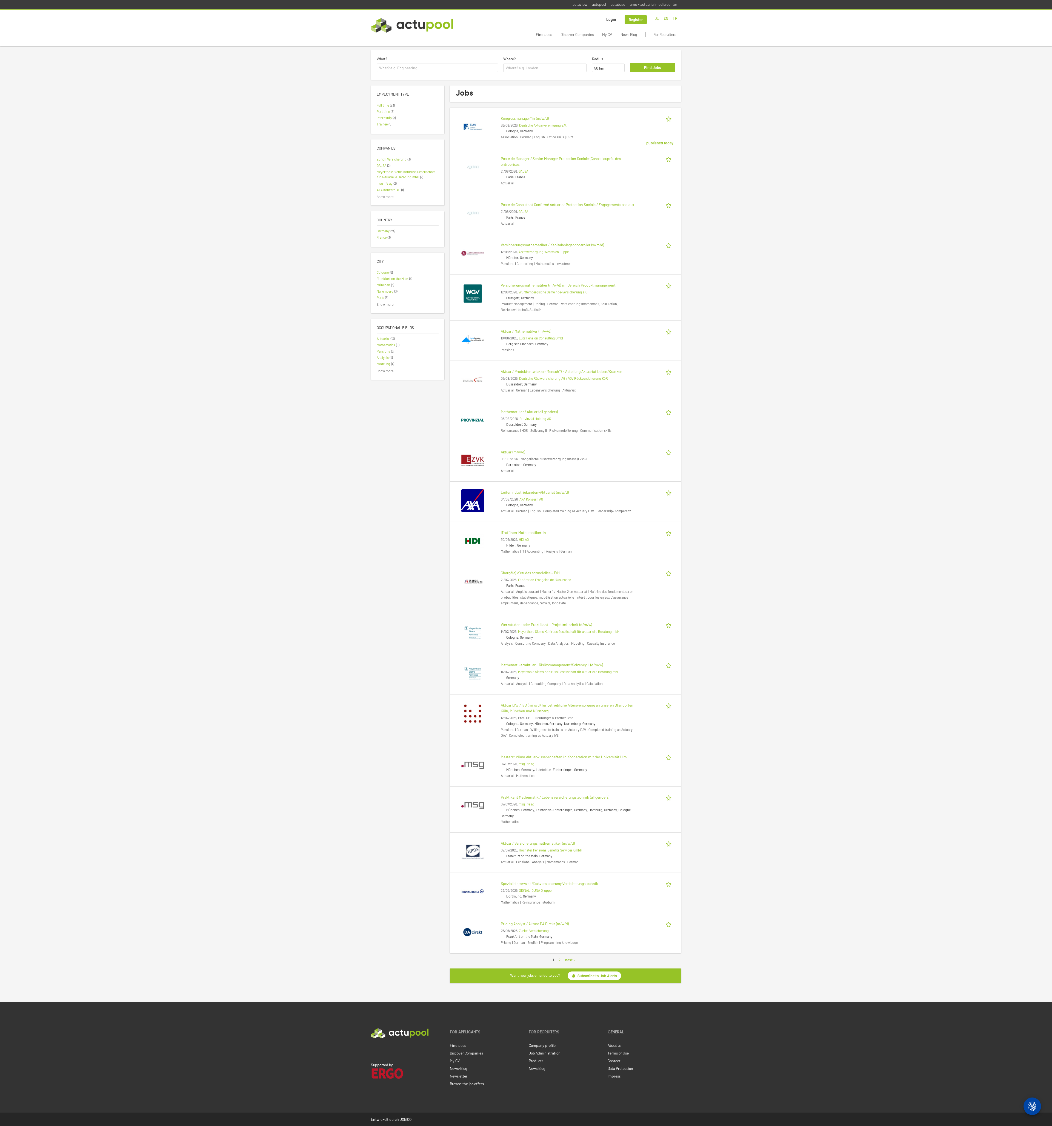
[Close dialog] (605, 534)
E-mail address (511, 580)
